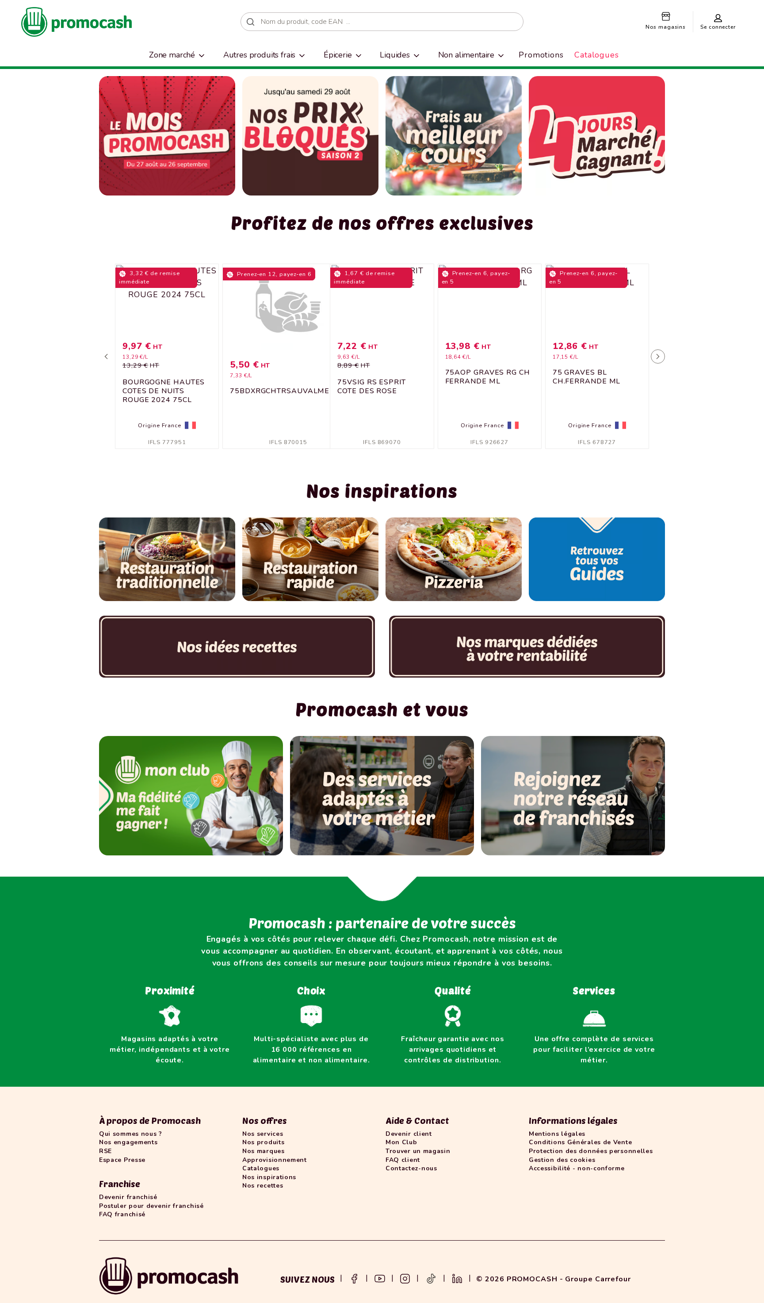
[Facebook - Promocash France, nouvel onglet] (354, 1277)
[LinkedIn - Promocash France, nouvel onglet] (457, 1277)
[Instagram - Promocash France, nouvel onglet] (405, 1277)
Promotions (541, 55)
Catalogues (596, 55)
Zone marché (172, 55)
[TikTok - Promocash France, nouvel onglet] (431, 1277)
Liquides (395, 55)
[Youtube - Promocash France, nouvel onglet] (379, 1277)
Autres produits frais (259, 55)
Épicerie (338, 55)
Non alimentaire (466, 55)
